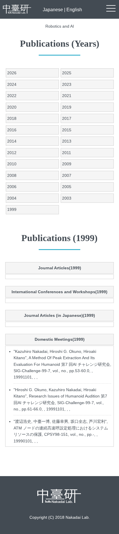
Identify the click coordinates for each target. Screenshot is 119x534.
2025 (66, 73)
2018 (11, 118)
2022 (11, 95)
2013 (66, 141)
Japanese (53, 9)
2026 (11, 73)
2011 (66, 152)
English (74, 9)
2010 (11, 164)
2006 (11, 186)
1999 (11, 209)
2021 (66, 95)
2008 (11, 175)
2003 (66, 198)
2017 (66, 118)
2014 (11, 141)
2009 (66, 164)
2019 (66, 107)
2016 (11, 130)
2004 (11, 198)
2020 (11, 107)
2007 (66, 175)
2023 (66, 84)
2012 (11, 152)
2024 (11, 84)
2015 (66, 130)
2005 (66, 186)
